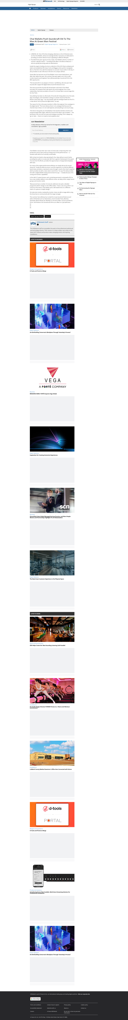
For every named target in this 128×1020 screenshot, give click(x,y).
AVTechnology (61, 1)
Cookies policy (84, 1005)
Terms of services (50, 138)
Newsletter (74, 8)
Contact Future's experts (53, 1005)
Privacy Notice (38, 139)
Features (47, 216)
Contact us (83, 1008)
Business (43, 8)
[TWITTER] (38, 224)
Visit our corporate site (84, 994)
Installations (51, 8)
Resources (66, 8)
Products (35, 8)
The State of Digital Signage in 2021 (87, 183)
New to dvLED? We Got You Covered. (87, 194)
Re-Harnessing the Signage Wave (87, 189)
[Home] (47, 1)
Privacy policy (67, 1005)
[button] (97, 4)
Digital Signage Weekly (37, 216)
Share (33, 49)
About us (66, 1008)
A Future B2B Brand (52, 1011)
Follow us (64, 49)
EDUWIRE (82, 1)
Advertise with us (51, 1008)
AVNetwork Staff (40, 44)
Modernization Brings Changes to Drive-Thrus (88, 177)
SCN (55, 1)
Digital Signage (41, 30)
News (31, 44)
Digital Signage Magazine (72, 1)
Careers (32, 1011)
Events (59, 8)
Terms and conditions (35, 1005)
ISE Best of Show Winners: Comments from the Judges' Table (87, 171)
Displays (51, 30)
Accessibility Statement (36, 1008)
